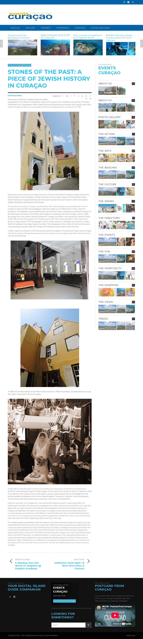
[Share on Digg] (86, 98)
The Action (106, 134)
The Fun (104, 251)
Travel (27, 65)
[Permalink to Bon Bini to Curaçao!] (121, 225)
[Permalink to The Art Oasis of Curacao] (130, 158)
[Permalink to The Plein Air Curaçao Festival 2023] (130, 258)
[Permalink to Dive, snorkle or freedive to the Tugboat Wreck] (55, 47)
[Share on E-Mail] (90, 98)
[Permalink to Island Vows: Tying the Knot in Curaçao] (130, 275)
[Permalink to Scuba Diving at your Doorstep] (130, 225)
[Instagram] (128, 2)
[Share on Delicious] (86, 96)
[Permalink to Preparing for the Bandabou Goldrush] (121, 174)
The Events (106, 234)
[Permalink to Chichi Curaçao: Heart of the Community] (130, 124)
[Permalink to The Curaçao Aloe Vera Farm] (121, 124)
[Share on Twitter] (66, 96)
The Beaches (107, 167)
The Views (105, 302)
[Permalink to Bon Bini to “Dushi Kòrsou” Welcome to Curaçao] (121, 107)
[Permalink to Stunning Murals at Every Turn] (107, 158)
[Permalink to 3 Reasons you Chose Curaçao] (107, 90)
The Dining (106, 201)
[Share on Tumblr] (78, 96)
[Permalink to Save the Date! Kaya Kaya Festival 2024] (121, 158)
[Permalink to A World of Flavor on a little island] (107, 292)
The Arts (104, 150)
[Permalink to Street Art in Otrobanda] (107, 124)
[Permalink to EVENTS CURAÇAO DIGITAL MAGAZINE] (107, 107)
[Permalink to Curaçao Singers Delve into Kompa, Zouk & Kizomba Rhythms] (130, 242)
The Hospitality (110, 268)
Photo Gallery (109, 117)
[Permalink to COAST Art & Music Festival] (121, 208)
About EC (105, 83)
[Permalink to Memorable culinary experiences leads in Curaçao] (107, 208)
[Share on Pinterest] (74, 96)
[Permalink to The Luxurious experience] (130, 208)
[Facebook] (124, 2)
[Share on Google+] (70, 96)
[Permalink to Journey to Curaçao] (121, 90)
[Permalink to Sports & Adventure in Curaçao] (107, 141)
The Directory (109, 218)
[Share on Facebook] (62, 96)
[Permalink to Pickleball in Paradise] (130, 141)
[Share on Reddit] (90, 96)
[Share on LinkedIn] (82, 96)
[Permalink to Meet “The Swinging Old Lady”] (120, 47)
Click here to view (64, 601)
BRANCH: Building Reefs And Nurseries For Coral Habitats (86, 37)
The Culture (15, 65)
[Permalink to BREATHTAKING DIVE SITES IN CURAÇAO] (22, 47)
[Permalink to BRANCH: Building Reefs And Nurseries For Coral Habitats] (88, 48)
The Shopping (108, 285)
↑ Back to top (130, 635)
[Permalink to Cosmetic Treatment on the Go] (107, 225)
